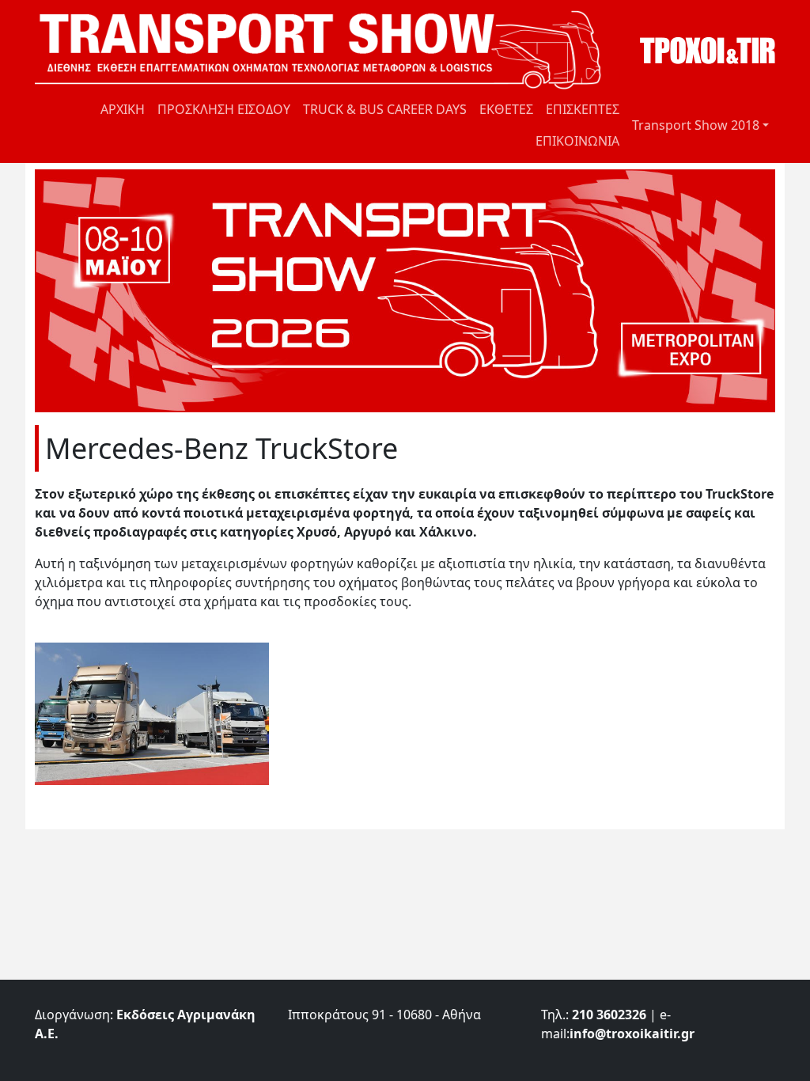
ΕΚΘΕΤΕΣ (506, 109)
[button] (152, 712)
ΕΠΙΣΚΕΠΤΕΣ (582, 109)
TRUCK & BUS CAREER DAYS (385, 109)
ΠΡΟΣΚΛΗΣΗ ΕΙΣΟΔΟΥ (223, 109)
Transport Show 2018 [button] (695, 125)
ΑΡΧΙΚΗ (122, 109)
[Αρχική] (324, 49)
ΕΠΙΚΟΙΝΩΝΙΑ (577, 141)
